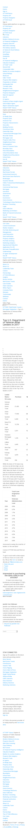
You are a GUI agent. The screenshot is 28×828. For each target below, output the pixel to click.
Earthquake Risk (8, 84)
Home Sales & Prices (9, 670)
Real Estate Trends (9, 281)
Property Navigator (9, 18)
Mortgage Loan (8, 138)
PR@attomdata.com (16, 562)
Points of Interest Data (10, 146)
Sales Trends (7, 78)
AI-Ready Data (7, 116)
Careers (5, 271)
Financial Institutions (9, 799)
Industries (6, 168)
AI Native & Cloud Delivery (11, 50)
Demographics (7, 144)
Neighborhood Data (9, 142)
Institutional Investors (10, 174)
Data (4, 114)
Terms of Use (14, 825)
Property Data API (8, 43)
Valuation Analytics (9, 63)
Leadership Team (8, 268)
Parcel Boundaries (8, 151)
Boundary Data (7, 148)
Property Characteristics (10, 123)
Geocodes (6, 125)
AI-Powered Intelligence (10, 41)
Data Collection (7, 208)
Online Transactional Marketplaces (13, 183)
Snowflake (6, 54)
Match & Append (8, 95)
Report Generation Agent (11, 106)
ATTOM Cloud (7, 20)
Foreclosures (7, 663)
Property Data (7, 118)
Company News (8, 290)
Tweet (6, 566)
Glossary (5, 292)
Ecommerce (6, 198)
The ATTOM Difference (10, 814)
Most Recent (7, 659)
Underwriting (7, 251)
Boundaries (6, 773)
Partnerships (7, 273)
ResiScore (6, 76)
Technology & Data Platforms (12, 202)
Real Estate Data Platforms (11, 176)
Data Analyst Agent (9, 103)
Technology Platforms (10, 790)
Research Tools (7, 88)
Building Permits (8, 127)
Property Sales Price (9, 140)
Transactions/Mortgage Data (12, 133)
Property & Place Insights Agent (13, 101)
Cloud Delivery (7, 745)
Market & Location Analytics (12, 71)
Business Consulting (9, 204)
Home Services (7, 200)
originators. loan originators (15, 593)
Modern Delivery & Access (11, 39)
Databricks (6, 56)
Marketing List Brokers (10, 211)
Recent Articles (7, 279)
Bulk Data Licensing (9, 45)
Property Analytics (8, 238)
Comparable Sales (8, 69)
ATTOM (5, 307)
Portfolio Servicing (8, 241)
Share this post (9, 564)
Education (6, 196)
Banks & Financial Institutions (12, 213)
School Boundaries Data (10, 153)
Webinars (6, 296)
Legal (4, 206)
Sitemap (15, 827)
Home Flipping (7, 668)
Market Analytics (8, 228)
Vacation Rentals (8, 181)
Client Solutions (8, 286)
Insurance (6, 191)
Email (6, 570)
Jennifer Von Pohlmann (9, 327)
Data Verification (8, 236)
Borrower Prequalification (11, 249)
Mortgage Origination (10, 309)
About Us (6, 264)
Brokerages (6, 178)
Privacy (22, 825)
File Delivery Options (9, 48)
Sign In (5, 11)
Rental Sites (6, 185)
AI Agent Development (10, 253)
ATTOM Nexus (7, 13)
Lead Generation (8, 234)
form (14, 560)
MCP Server (6, 52)
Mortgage (6, 189)
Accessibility (8, 827)
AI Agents (6, 99)
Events (5, 9)
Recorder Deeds (8, 136)
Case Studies (7, 283)
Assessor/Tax (7, 121)
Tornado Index (7, 86)
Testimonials (7, 294)
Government (7, 193)
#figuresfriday (7, 676)
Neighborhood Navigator (11, 91)
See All (5, 58)
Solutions (6, 37)
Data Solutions (7, 681)
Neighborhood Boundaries (11, 155)
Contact (5, 7)
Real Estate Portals (9, 172)
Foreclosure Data (8, 129)
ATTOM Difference (9, 275)
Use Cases (6, 223)
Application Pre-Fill (8, 247)
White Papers (7, 288)
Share (6, 568)
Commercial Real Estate (10, 187)
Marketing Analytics (9, 243)
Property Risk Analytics (10, 80)
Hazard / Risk (7, 666)
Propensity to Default (10, 82)
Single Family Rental (9, 674)
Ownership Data (8, 131)
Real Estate (6, 170)
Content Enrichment (9, 226)
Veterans (9, 595)
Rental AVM (6, 67)
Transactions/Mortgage (10, 771)
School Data (6, 157)
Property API (7, 15)
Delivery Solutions (8, 683)
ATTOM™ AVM (7, 65)
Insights (5, 277)
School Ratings (7, 73)
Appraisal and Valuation (10, 245)
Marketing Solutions (9, 685)
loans (4, 593)
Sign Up (5, 715)
